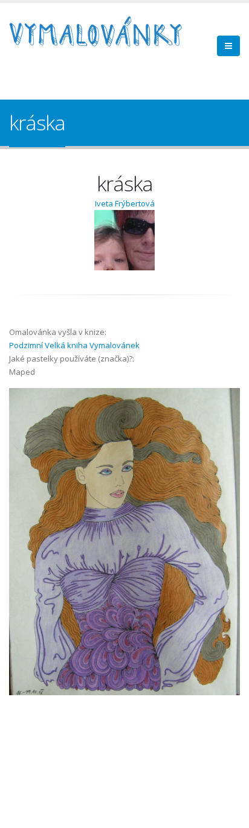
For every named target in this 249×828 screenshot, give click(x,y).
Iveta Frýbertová (125, 203)
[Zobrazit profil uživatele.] (124, 240)
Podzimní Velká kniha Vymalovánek (74, 345)
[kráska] (124, 541)
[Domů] (102, 33)
